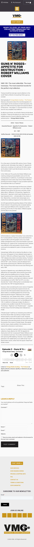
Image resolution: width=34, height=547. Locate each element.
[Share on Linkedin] (26, 388)
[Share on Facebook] (18, 388)
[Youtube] (30, 515)
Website (3, 434)
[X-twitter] (9, 515)
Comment (4, 407)
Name (3, 427)
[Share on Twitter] (22, 388)
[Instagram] (4, 515)
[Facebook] (14, 515)
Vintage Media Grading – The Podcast (21, 100)
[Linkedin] (24, 515)
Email (3, 430)
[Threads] (19, 515)
